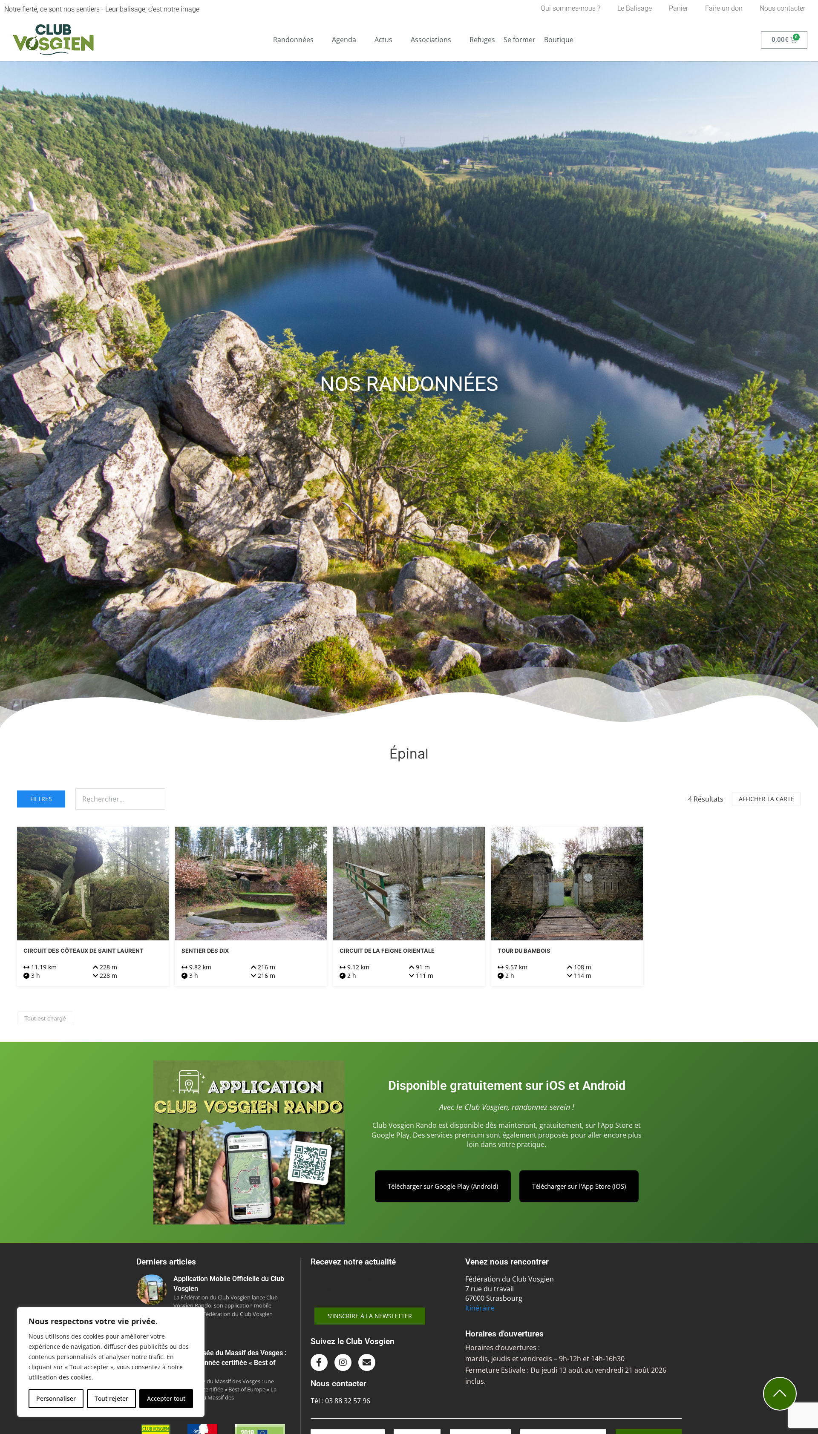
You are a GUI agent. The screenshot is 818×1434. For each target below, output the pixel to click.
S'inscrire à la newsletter (370, 1316)
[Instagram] (342, 1362)
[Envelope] (366, 1362)
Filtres (41, 799)
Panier (678, 8)
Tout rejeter (111, 1398)
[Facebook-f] (319, 1362)
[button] (298, 39)
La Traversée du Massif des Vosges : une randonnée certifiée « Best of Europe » (229, 1362)
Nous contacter (782, 8)
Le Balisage (634, 8)
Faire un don (724, 8)
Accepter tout (166, 1398)
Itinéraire (480, 1308)
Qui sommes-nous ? (570, 8)
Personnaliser (56, 1398)
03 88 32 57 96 (347, 1400)
